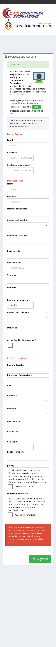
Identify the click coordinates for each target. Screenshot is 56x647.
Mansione (12, 327)
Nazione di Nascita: (17, 208)
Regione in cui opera (17, 300)
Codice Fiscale (14, 262)
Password (12, 152)
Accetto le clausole (24, 486)
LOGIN (36, 107)
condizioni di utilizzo (17, 493)
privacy (10, 465)
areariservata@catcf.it (20, 126)
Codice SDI (12, 441)
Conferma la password (18, 165)
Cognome (12, 196)
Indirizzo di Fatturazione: (19, 375)
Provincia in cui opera (18, 312)
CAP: (9, 385)
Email (10, 140)
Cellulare (11, 287)
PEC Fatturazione (15, 451)
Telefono (11, 275)
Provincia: (12, 395)
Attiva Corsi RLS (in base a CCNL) (23, 340)
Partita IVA (12, 431)
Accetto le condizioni (25, 514)
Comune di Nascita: (17, 235)
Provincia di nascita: (17, 220)
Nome (10, 183)
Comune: (11, 408)
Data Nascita (13, 250)
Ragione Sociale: (15, 365)
